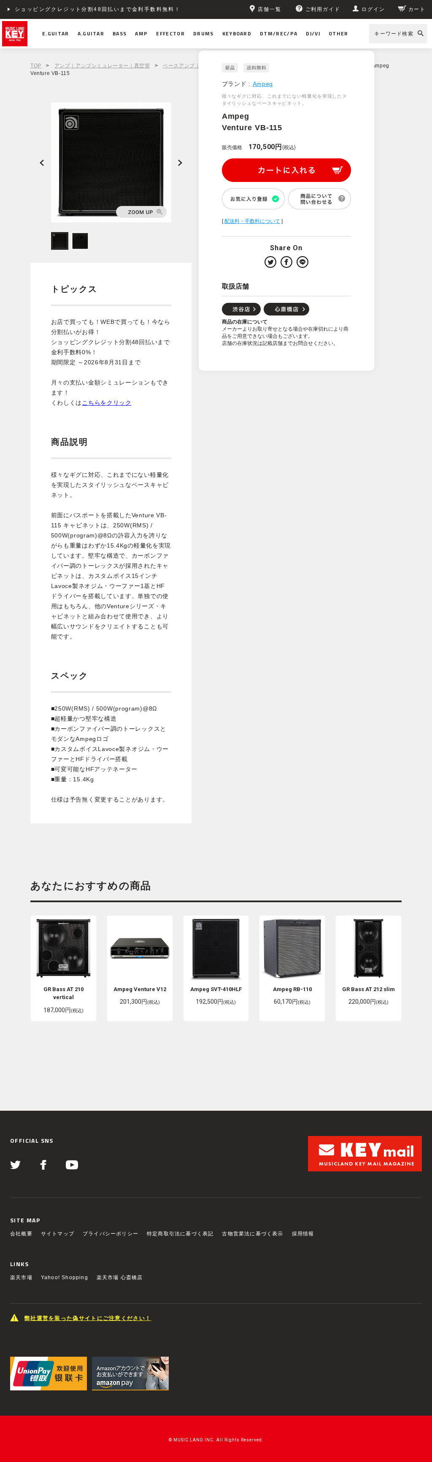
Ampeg (263, 83)
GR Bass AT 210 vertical (63, 993)
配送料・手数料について (252, 221)
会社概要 (21, 1234)
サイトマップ (57, 1234)
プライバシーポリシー (110, 1234)
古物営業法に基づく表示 (252, 1234)
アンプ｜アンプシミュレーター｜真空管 (102, 66)
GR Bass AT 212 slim (368, 989)
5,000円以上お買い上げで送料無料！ (66, 9)
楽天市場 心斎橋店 (120, 1277)
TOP (35, 66)
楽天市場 (21, 1277)
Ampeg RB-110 (292, 989)
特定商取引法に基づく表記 (180, 1234)
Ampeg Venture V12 (139, 989)
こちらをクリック (107, 402)
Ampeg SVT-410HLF (216, 989)
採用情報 (303, 1234)
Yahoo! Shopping (64, 1277)
